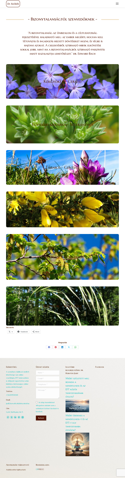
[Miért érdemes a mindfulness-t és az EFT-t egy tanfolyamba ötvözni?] (77, 455)
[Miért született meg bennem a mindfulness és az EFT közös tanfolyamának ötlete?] (77, 411)
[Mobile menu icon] (117, 3)
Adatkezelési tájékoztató (16, 470)
